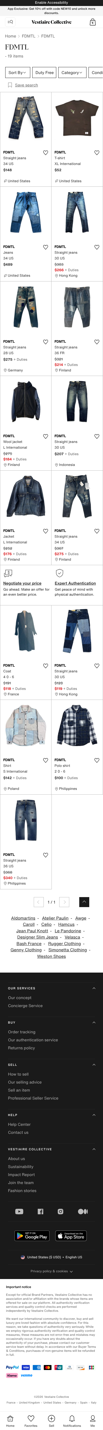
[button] (92, 21)
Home (10, 36)
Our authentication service (33, 1040)
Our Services (22, 988)
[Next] (64, 902)
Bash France (29, 944)
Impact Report (21, 1175)
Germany (70, 1403)
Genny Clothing (26, 950)
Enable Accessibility (51, 2)
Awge (80, 918)
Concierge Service (25, 1006)
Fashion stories (22, 1191)
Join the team (21, 1183)
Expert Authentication (75, 583)
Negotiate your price (22, 583)
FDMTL (29, 36)
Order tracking (22, 1032)
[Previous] (39, 902)
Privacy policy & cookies (49, 1271)
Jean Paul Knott (32, 931)
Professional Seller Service (33, 1098)
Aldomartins (23, 918)
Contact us (18, 1132)
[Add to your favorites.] (45, 153)
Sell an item (19, 1090)
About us (16, 1159)
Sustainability (21, 1167)
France (11, 1403)
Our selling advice (25, 1082)
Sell (12, 1065)
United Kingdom (29, 1403)
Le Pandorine (68, 931)
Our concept (20, 998)
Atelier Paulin (55, 918)
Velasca (72, 937)
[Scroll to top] (84, 902)
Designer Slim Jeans (37, 937)
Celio (46, 924)
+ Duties (71, 269)
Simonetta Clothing (67, 950)
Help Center (19, 1124)
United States (52, 1403)
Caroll (28, 924)
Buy (12, 1023)
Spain (84, 1403)
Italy (93, 1403)
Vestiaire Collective (30, 1149)
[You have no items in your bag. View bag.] (92, 21)
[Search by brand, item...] (10, 22)
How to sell (18, 1074)
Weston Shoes (51, 956)
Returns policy (21, 1048)
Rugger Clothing (64, 944)
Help (13, 1115)
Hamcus (66, 924)
